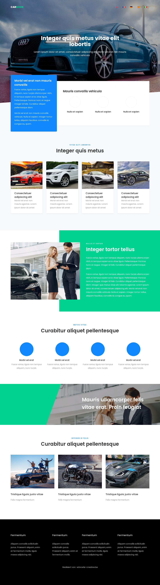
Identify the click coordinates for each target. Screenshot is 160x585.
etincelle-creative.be (87, 567)
